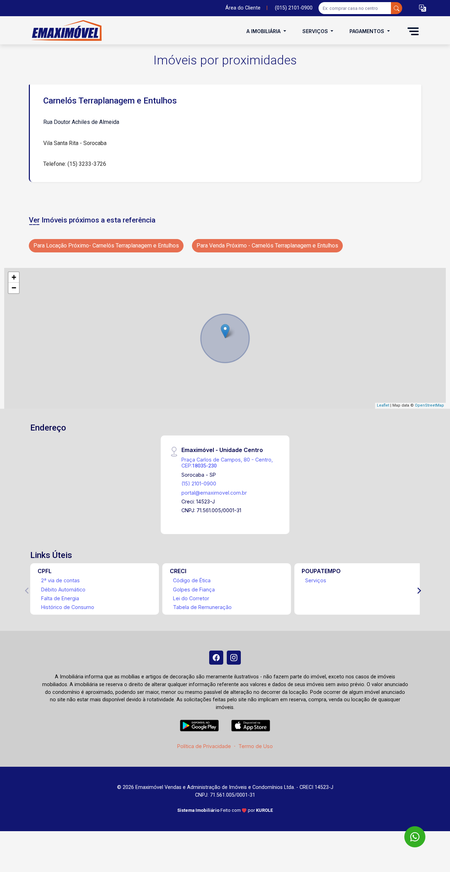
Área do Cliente (243, 8)
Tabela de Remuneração (202, 607)
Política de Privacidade (204, 746)
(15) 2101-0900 (198, 484)
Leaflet (383, 405)
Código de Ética (192, 580)
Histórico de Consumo (67, 607)
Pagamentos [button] (367, 31)
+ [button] (14, 277)
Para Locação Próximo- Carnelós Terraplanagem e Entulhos (106, 245)
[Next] (418, 590)
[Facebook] (216, 658)
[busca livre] (396, 8)
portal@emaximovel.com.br (214, 493)
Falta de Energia (60, 598)
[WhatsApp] (415, 837)
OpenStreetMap (429, 405)
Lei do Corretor (191, 598)
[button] (422, 8)
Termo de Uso (255, 746)
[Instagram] (234, 658)
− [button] (14, 287)
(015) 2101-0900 (294, 8)
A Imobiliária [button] (264, 31)
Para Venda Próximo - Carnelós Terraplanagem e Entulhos (267, 245)
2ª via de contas (60, 580)
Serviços (315, 580)
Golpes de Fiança (194, 589)
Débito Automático (63, 589)
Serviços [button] (315, 31)
